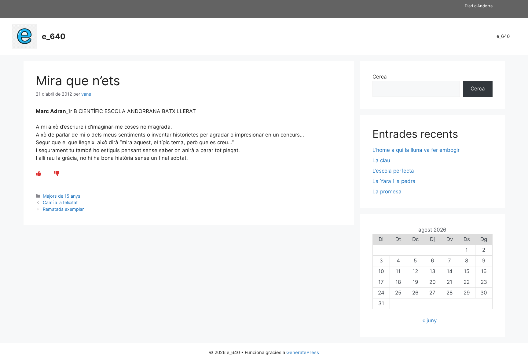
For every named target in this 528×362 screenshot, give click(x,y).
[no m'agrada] (56, 173)
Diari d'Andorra (479, 5)
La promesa (387, 191)
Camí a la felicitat (60, 202)
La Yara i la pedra (394, 181)
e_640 (53, 36)
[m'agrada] (38, 173)
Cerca (379, 77)
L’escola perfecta (393, 171)
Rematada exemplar (63, 209)
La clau (381, 160)
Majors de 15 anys (61, 196)
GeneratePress (302, 352)
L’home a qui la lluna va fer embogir (416, 150)
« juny (429, 320)
